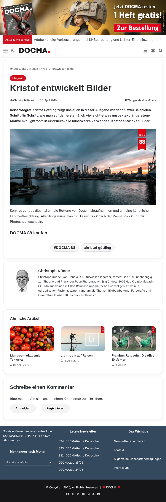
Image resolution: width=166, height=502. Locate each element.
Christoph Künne (23, 100)
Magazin (34, 68)
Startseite (20, 68)
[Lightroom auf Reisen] (83, 338)
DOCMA (111, 487)
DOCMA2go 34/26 (71, 469)
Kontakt (119, 450)
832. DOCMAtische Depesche (79, 455)
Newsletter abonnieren (129, 441)
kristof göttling (98, 247)
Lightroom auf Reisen (77, 355)
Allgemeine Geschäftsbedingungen (137, 459)
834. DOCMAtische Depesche (79, 441)
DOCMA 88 (65, 247)
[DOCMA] (34, 50)
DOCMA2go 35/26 (71, 462)
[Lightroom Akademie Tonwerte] (32, 338)
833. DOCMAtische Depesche (79, 448)
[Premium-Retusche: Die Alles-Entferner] (134, 338)
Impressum (121, 467)
